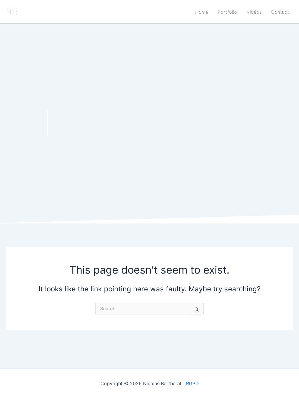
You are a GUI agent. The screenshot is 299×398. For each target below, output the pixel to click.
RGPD (192, 383)
